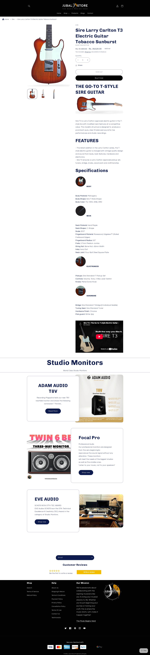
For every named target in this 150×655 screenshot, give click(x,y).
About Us (55, 588)
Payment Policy (57, 599)
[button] (29, 6)
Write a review (89, 572)
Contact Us (56, 614)
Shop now (86, 472)
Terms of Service (33, 591)
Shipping (88, 52)
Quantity (78, 55)
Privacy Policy (57, 603)
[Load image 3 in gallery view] (54, 94)
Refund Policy (32, 595)
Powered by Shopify (80, 653)
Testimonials (56, 617)
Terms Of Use (56, 610)
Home (7, 19)
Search (29, 588)
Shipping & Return (58, 591)
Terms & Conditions (58, 595)
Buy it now (99, 78)
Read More (53, 411)
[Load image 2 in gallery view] (43, 94)
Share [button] (80, 65)
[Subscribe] (91, 557)
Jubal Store (71, 653)
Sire (13, 19)
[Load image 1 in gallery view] (32, 94)
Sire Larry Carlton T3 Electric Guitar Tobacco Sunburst (37, 19)
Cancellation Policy (58, 606)
